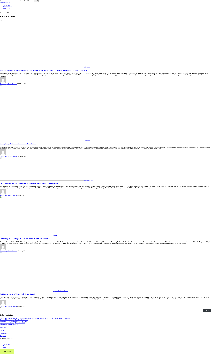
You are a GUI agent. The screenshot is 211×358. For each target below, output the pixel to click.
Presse (91, 180)
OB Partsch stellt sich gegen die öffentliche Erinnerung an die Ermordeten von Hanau (29, 183)
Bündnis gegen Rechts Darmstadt (8, 84)
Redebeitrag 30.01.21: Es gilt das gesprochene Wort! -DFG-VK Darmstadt (25, 239)
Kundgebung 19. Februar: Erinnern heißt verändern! (18, 144)
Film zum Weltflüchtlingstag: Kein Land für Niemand (14, 320)
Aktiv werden (6, 347)
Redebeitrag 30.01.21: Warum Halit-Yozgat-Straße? (17, 294)
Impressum (3, 327)
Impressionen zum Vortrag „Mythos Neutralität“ (12, 323)
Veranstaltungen (7, 346)
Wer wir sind (6, 344)
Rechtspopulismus (63, 291)
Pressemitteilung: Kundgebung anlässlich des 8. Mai (13, 321)
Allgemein (87, 67)
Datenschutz (3, 330)
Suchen (2, 308)
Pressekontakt (3, 333)
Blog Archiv (3, 336)
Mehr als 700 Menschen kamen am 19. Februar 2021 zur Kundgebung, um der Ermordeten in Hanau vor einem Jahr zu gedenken (44, 70)
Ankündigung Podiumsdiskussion (9, 324)
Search (36, 0)
